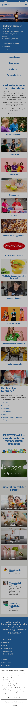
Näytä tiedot (14, 705)
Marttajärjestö (7, 639)
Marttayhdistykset (8, 668)
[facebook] (19, 1)
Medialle (6, 645)
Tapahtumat (7, 662)
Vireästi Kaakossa (8, 406)
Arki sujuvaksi (7, 411)
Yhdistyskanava (8, 651)
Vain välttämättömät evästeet (14, 702)
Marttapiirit (6, 665)
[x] (21, 1)
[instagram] (23, 1)
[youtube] (26, 1)
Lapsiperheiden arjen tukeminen (12, 417)
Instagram (7, 49)
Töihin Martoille (8, 654)
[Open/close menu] (26, 4)
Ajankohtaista (7, 648)
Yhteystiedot (7, 642)
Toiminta (5, 659)
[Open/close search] (21, 4)
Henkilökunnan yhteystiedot (12, 43)
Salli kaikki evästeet (14, 698)
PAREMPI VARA (7, 403)
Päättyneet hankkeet (9, 420)
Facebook (7, 46)
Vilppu (5, 414)
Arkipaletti (6, 408)
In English (4, 1)
